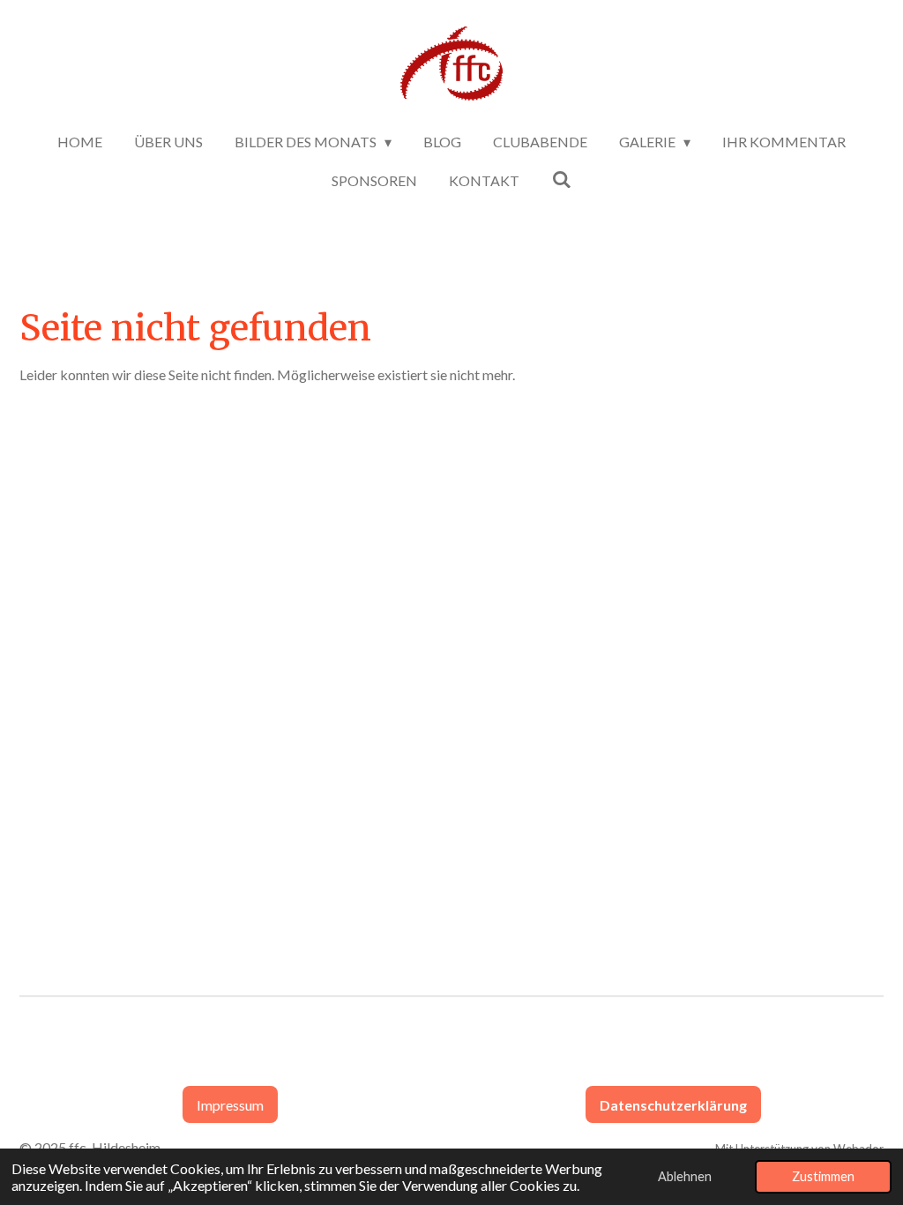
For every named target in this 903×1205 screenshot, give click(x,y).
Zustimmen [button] (823, 1176)
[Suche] (561, 178)
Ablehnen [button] (685, 1176)
